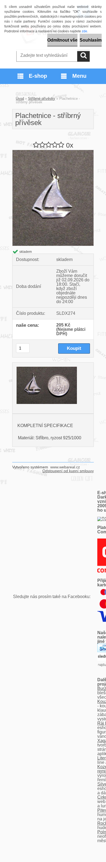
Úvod (20, 99)
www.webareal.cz (65, 467)
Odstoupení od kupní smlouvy (68, 471)
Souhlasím (91, 40)
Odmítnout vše (62, 40)
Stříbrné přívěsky (41, 99)
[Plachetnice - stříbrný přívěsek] (53, 152)
